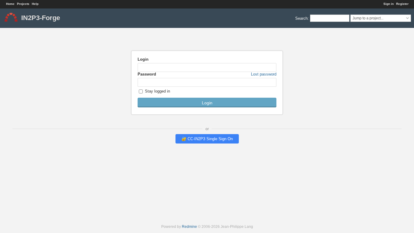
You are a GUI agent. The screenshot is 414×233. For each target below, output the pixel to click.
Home (10, 3)
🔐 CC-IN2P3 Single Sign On (207, 139)
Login (143, 59)
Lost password (263, 74)
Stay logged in (157, 91)
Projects (23, 3)
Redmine (189, 226)
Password (207, 74)
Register (402, 3)
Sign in (388, 3)
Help (35, 3)
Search (301, 18)
